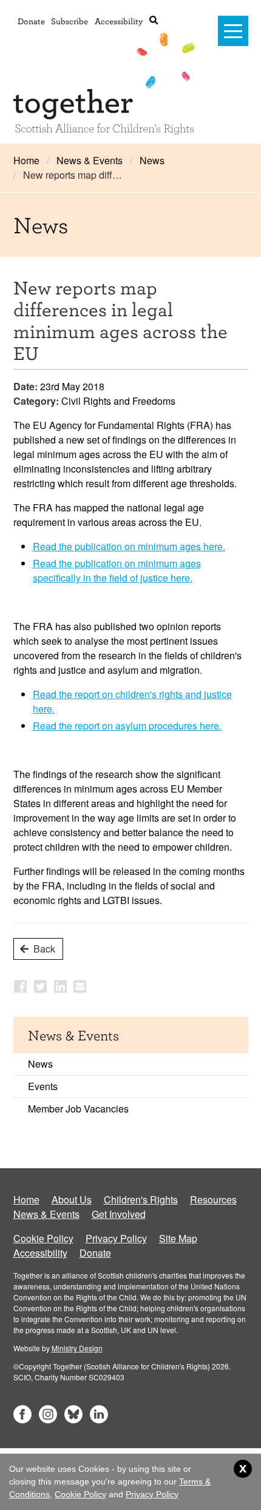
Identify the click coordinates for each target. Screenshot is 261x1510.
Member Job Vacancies (78, 1109)
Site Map (178, 1238)
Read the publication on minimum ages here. (129, 546)
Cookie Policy (43, 1238)
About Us (72, 1199)
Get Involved (119, 1214)
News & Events (89, 160)
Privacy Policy (116, 1238)
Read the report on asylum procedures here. (127, 726)
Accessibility (119, 21)
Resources (213, 1199)
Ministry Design (77, 1348)
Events (43, 1086)
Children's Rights (141, 1199)
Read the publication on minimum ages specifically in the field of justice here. (117, 570)
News (152, 160)
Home (26, 160)
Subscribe (69, 21)
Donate (31, 21)
